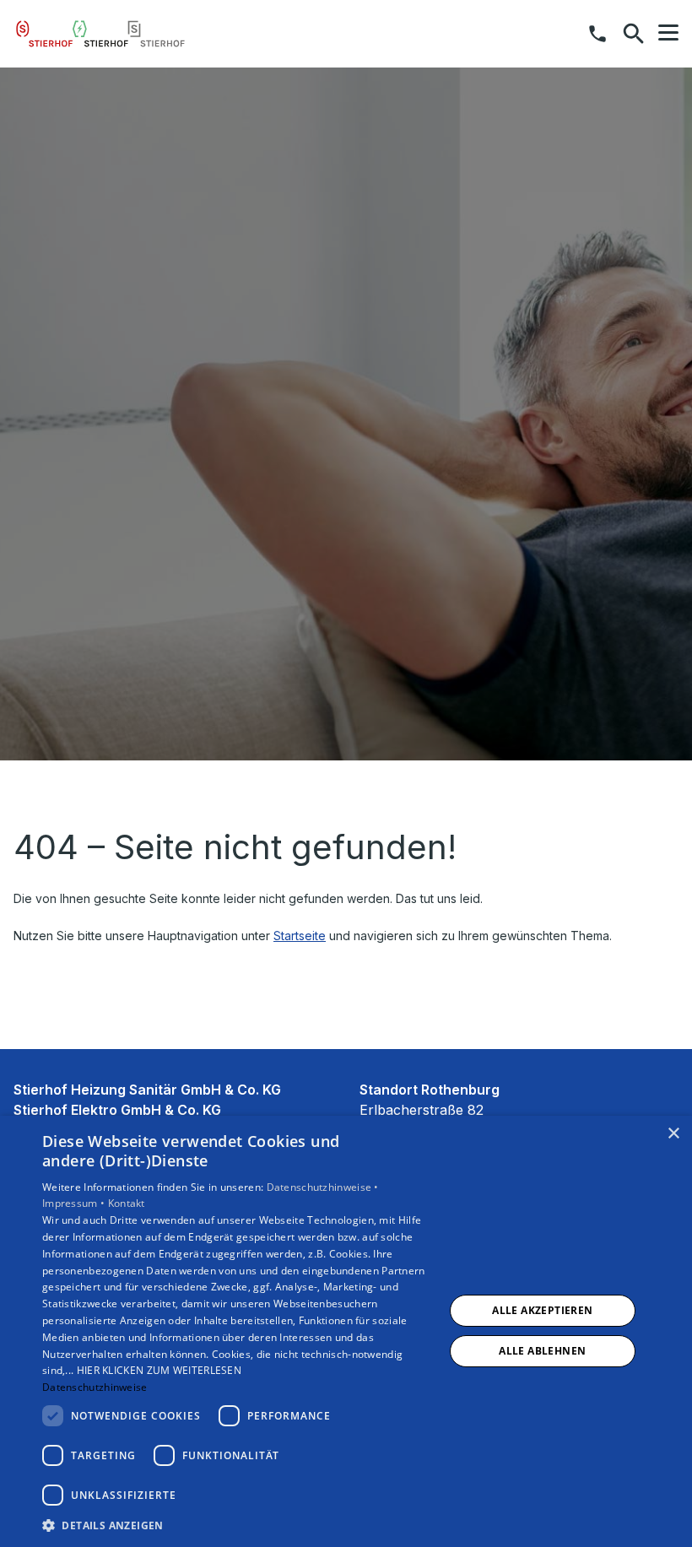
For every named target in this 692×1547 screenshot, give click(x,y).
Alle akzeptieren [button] (542, 1310)
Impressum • (75, 1203)
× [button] (673, 1134)
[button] (668, 33)
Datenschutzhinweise (95, 1387)
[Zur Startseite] (100, 33)
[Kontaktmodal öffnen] (597, 34)
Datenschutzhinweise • (323, 1187)
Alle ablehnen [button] (542, 1351)
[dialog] (346, 1331)
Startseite (299, 935)
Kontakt (126, 1203)
